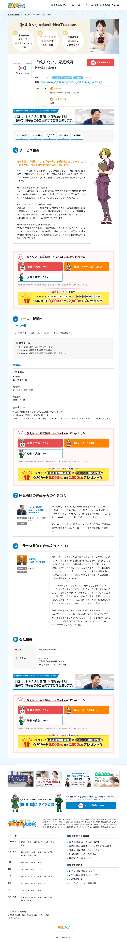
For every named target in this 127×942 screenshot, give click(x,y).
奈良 (45, 876)
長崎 (33, 897)
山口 (45, 883)
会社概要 (77, 135)
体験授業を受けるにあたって (80, 858)
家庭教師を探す (60, 5)
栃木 (27, 852)
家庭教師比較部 (14, 15)
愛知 (33, 869)
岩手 (41, 842)
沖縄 (29, 900)
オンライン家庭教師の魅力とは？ (81, 871)
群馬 (33, 852)
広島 (33, 883)
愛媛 (39, 890)
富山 (27, 862)
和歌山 (51, 876)
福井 (39, 862)
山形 (46, 842)
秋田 (35, 842)
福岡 (22, 897)
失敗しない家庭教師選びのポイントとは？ (85, 850)
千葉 (50, 852)
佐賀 (27, 897)
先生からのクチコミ (49, 135)
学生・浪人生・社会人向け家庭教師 (82, 883)
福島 (22, 845)
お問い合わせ (14, 918)
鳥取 (22, 883)
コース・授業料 (36, 135)
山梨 (29, 855)
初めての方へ (77, 5)
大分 (39, 897)
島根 (39, 883)
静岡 (27, 869)
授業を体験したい (37, 266)
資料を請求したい (37, 277)
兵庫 (39, 876)
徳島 (27, 890)
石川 (33, 862)
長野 (35, 855)
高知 (33, 890)
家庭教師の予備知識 (111, 5)
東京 (45, 852)
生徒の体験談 (63, 135)
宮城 (52, 842)
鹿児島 (23, 900)
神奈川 (23, 855)
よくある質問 (92, 5)
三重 (39, 869)
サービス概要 (22, 135)
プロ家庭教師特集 (75, 879)
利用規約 (23, 912)
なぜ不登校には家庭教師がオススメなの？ (85, 875)
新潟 (22, 862)
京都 (27, 876)
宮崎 (50, 897)
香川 (22, 890)
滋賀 (22, 876)
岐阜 (22, 869)
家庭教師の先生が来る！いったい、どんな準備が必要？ (90, 846)
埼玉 (39, 852)
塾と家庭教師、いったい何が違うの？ (83, 854)
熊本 (45, 897)
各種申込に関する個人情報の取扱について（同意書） (30, 915)
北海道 (23, 842)
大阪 (33, 876)
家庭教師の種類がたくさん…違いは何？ (84, 842)
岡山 (27, 883)
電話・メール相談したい (88, 266)
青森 (29, 842)
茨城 (22, 852)
